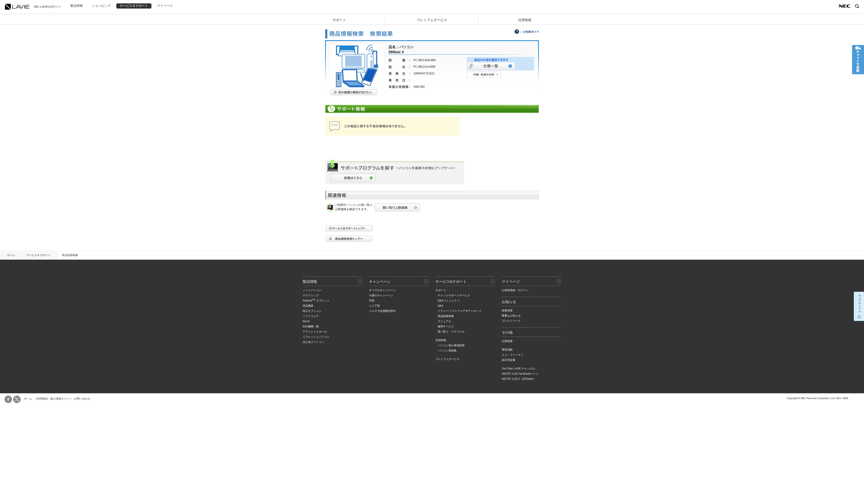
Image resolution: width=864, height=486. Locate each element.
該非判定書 (508, 360)
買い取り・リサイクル (451, 331)
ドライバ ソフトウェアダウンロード (460, 311)
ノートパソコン (312, 290)
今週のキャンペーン (381, 295)
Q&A (440, 305)
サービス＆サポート (134, 5)
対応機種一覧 (311, 326)
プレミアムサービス (432, 20)
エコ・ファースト (512, 354)
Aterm (306, 321)
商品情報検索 (446, 316)
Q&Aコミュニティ (448, 300)
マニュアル (444, 321)
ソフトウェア (311, 316)
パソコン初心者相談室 (451, 345)
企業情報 (507, 341)
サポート (339, 20)
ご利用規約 (41, 398)
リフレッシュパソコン (316, 336)
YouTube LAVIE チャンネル (518, 368)
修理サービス (446, 326)
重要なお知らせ (511, 315)
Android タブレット (316, 300)
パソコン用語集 (447, 350)
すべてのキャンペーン (382, 290)
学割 (371, 300)
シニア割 (374, 305)
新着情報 (507, 310)
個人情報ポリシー (61, 398)
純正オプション (312, 311)
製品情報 (76, 5)
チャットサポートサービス (454, 295)
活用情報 (524, 20)
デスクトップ (311, 295)
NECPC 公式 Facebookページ (520, 373)
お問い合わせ (82, 398)
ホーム (11, 255)
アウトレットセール (315, 331)
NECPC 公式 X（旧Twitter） (519, 378)
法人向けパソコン (313, 342)
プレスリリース (511, 320)
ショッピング (101, 5)
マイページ (165, 5)
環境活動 (507, 349)
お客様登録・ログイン (515, 290)
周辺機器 (308, 305)
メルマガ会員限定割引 (382, 311)
